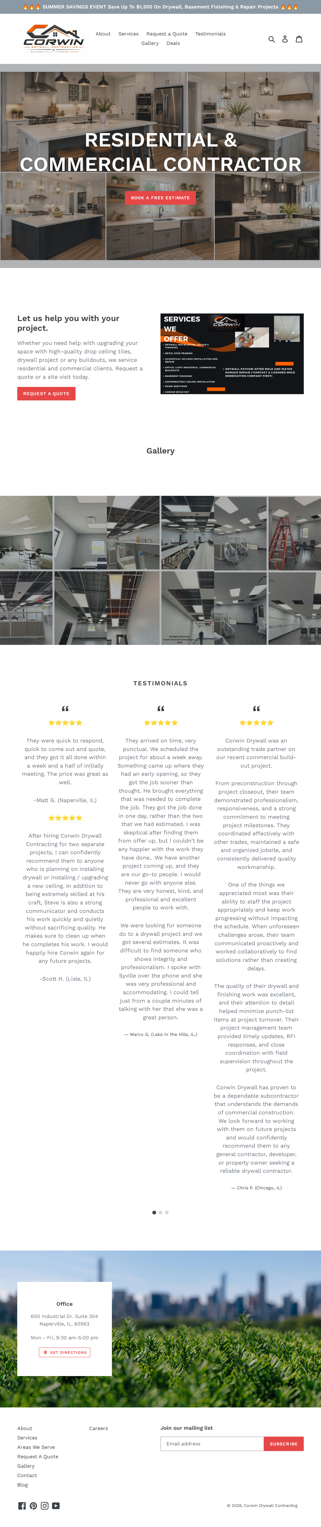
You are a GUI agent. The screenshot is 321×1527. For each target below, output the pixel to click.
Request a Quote (46, 393)
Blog (22, 1485)
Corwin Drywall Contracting (270, 1505)
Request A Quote (37, 1457)
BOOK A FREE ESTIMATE (160, 197)
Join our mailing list (186, 1428)
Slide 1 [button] (154, 1212)
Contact (27, 1475)
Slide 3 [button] (167, 1212)
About (24, 1428)
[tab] (154, 1212)
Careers (98, 1428)
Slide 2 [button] (160, 1212)
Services (27, 1438)
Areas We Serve (36, 1447)
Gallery (25, 1466)
